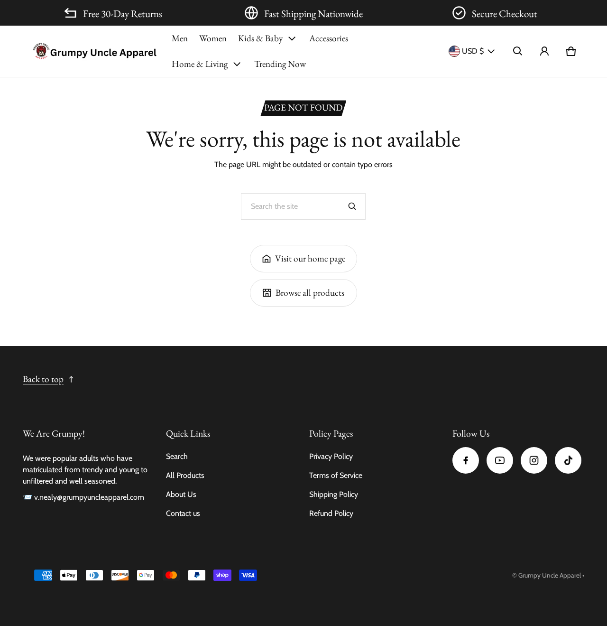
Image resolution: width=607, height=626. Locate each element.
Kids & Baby (260, 38)
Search (177, 456)
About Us (181, 494)
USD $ (473, 51)
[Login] (544, 51)
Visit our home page (310, 258)
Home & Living (200, 64)
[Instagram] (534, 460)
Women (213, 38)
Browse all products (310, 293)
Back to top (43, 379)
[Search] (352, 206)
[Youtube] (500, 460)
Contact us (183, 513)
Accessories (328, 38)
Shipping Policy (333, 494)
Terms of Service (335, 475)
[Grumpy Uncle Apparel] (94, 51)
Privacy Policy (331, 456)
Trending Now (280, 64)
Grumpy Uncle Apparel (549, 575)
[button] (518, 51)
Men (180, 38)
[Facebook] (465, 460)
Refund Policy (331, 513)
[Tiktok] (568, 460)
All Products (185, 475)
